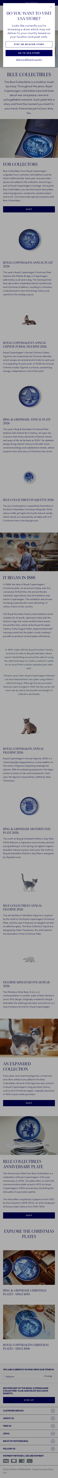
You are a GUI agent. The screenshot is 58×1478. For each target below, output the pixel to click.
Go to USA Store (29, 53)
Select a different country (29, 60)
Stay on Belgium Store (29, 44)
